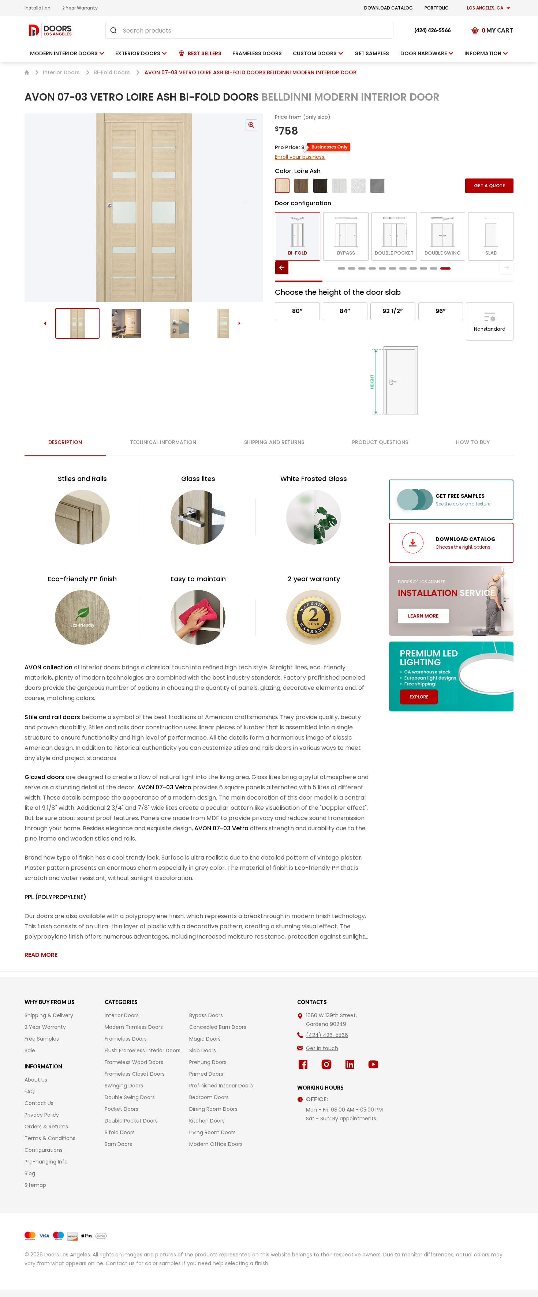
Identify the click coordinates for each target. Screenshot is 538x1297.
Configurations (44, 1150)
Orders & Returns (46, 1126)
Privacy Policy (42, 1115)
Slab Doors (202, 1050)
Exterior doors (137, 53)
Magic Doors (205, 1038)
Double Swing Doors (130, 1097)
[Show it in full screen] (144, 207)
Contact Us (39, 1103)
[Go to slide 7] (403, 268)
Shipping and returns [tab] (274, 442)
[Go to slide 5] (382, 268)
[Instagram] (328, 1064)
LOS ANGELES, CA (485, 8)
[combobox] (249, 30)
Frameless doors (257, 53)
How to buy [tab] (473, 442)
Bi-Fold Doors (112, 72)
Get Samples (371, 53)
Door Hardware (423, 53)
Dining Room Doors (213, 1109)
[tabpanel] (198, 716)
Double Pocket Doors (131, 1120)
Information (482, 53)
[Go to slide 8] (413, 268)
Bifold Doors (120, 1132)
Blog (30, 1173)
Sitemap (35, 1185)
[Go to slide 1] (77, 323)
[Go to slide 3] (175, 323)
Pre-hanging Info (46, 1161)
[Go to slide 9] (423, 268)
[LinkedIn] (351, 1064)
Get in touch (322, 1048)
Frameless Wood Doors (134, 1062)
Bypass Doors (206, 1015)
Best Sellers (204, 53)
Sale (30, 1050)
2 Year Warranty (80, 8)
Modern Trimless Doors (134, 1027)
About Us (36, 1079)
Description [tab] (65, 442)
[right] (506, 268)
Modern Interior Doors (64, 53)
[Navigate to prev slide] (35, 208)
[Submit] (114, 30)
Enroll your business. (300, 157)
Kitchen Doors (207, 1120)
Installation (38, 8)
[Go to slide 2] (126, 323)
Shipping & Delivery (49, 1015)
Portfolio (437, 8)
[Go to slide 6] (392, 268)
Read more (41, 955)
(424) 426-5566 (432, 30)
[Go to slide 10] (433, 268)
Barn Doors (118, 1144)
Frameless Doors (126, 1038)
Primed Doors (206, 1074)
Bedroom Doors (209, 1097)
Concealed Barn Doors (217, 1027)
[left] (282, 268)
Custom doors (315, 53)
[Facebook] (304, 1064)
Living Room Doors (212, 1132)
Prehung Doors (208, 1062)
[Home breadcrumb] (27, 72)
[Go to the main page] (50, 30)
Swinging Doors (124, 1085)
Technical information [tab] (163, 442)
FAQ (30, 1091)
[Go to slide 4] (223, 323)
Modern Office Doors (216, 1144)
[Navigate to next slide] (253, 208)
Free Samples (42, 1038)
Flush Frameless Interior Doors (142, 1050)
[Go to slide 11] (445, 268)
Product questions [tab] (380, 442)
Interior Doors (61, 72)
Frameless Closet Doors (135, 1074)
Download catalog (388, 8)
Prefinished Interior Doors (221, 1085)
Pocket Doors (121, 1109)
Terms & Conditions (50, 1138)
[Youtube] (374, 1064)
